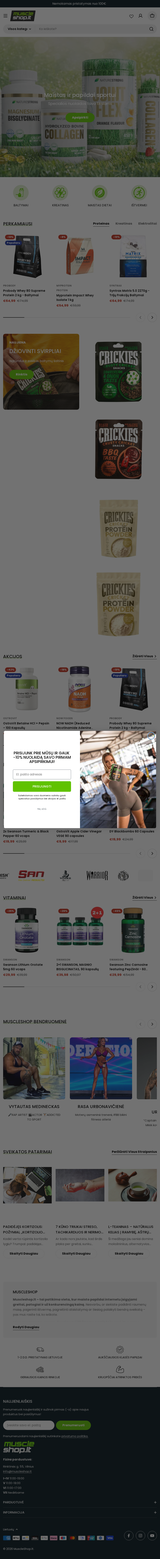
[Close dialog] (151, 735)
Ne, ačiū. (42, 808)
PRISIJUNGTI (42, 786)
